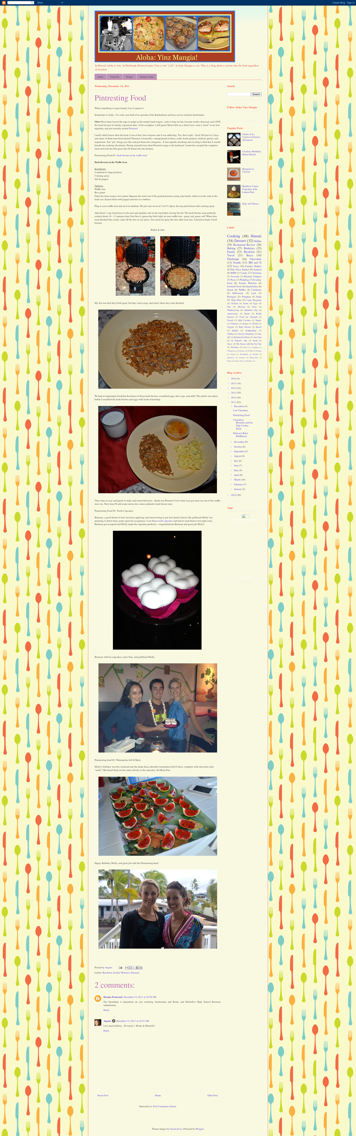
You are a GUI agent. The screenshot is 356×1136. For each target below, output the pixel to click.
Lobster (242, 357)
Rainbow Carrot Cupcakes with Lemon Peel (250, 189)
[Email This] (127, 968)
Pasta (229, 361)
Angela (107, 1021)
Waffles (242, 289)
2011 (234, 402)
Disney (242, 351)
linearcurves (176, 1128)
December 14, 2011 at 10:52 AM (132, 1021)
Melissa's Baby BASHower (240, 434)
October (238, 446)
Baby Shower (245, 327)
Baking (231, 248)
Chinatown (231, 351)
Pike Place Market (240, 269)
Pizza (233, 279)
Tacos (229, 343)
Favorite (235, 276)
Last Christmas (240, 410)
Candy (243, 272)
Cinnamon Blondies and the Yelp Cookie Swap (243, 424)
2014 (234, 388)
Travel (230, 255)
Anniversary (232, 313)
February (238, 484)
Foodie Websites (121, 972)
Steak (255, 340)
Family (231, 251)
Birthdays (249, 248)
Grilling (230, 333)
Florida (258, 351)
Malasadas (254, 357)
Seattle (237, 262)
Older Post (212, 1095)
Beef (245, 347)
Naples (258, 320)
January (238, 489)
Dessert (240, 240)
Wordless (235, 347)
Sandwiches (252, 286)
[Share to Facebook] (137, 968)
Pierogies (231, 296)
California (256, 289)
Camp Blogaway (253, 300)
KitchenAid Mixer (242, 337)
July (236, 460)
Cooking (233, 235)
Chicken (234, 303)
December (239, 406)
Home (100, 76)
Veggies (230, 327)
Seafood (257, 269)
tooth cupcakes (165, 520)
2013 (234, 392)
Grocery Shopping (246, 333)
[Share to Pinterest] (141, 968)
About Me (114, 76)
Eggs (255, 303)
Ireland (255, 354)
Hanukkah (244, 354)
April (237, 475)
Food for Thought (248, 317)
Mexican (241, 306)
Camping (254, 347)
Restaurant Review (244, 244)
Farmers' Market (253, 266)
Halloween (238, 293)
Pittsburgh (233, 259)
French (230, 320)
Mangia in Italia (147, 76)
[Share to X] (134, 968)
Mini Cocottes (244, 320)
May (236, 470)
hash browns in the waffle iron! (132, 155)
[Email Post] (120, 967)
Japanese (230, 357)
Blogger (200, 1128)
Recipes (129, 76)
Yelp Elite (236, 300)
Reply (106, 1010)
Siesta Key (239, 361)
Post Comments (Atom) (164, 1106)
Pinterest (133, 128)
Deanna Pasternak (113, 997)
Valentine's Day (251, 310)
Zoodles (249, 361)
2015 (234, 383)
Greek (232, 354)
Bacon (258, 327)
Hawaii (256, 235)
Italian (257, 241)
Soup (258, 296)
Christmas (256, 272)
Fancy (236, 266)
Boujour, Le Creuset (248, 170)
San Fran (257, 337)
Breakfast (107, 972)
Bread (247, 313)
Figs (229, 306)
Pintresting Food (241, 415)
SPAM (255, 323)
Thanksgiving (233, 310)
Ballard (235, 330)
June (236, 465)
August (238, 456)
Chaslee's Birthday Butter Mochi (251, 153)
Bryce (249, 255)
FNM (250, 351)
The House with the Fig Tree (248, 343)
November (239, 441)
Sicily (254, 306)
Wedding (244, 279)
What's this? (246, 577)
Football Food (234, 286)
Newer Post (102, 1095)
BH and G (255, 262)
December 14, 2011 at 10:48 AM (140, 997)
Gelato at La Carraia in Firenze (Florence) (251, 137)
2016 (234, 378)
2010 (234, 495)
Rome (245, 323)
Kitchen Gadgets (252, 276)
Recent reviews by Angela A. (245, 520)
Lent (253, 293)
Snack (230, 289)
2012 (234, 397)
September (239, 451)
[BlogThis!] (130, 968)
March (237, 479)
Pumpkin (246, 296)
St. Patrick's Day (239, 340)
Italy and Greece (250, 203)
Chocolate (255, 259)
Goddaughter (251, 330)
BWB (233, 272)
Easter (245, 303)
